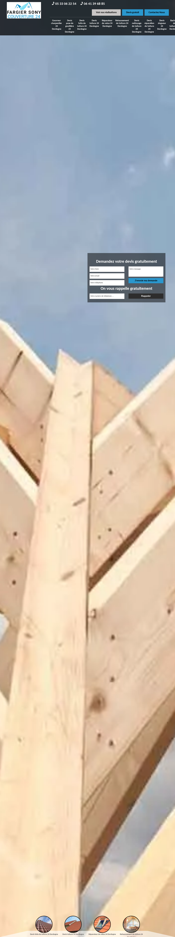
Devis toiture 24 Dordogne (94, 23)
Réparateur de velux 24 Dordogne (107, 23)
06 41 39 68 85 (94, 4)
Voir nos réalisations (106, 12)
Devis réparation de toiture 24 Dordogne (149, 26)
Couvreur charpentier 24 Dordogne (56, 25)
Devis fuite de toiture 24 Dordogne (82, 25)
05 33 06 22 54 (65, 4)
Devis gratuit (132, 12)
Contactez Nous (157, 12)
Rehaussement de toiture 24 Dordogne (122, 23)
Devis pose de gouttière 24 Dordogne (69, 26)
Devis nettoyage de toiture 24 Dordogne (136, 26)
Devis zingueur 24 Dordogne (162, 25)
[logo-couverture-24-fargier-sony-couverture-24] (23, 19)
